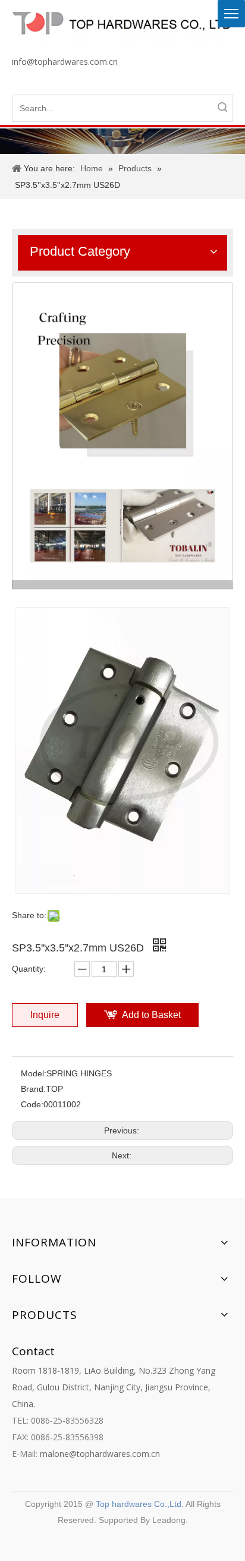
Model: (33, 1073)
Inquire (44, 1015)
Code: (32, 1104)
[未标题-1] (122, 435)
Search (222, 107)
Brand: (33, 1089)
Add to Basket (151, 1015)
